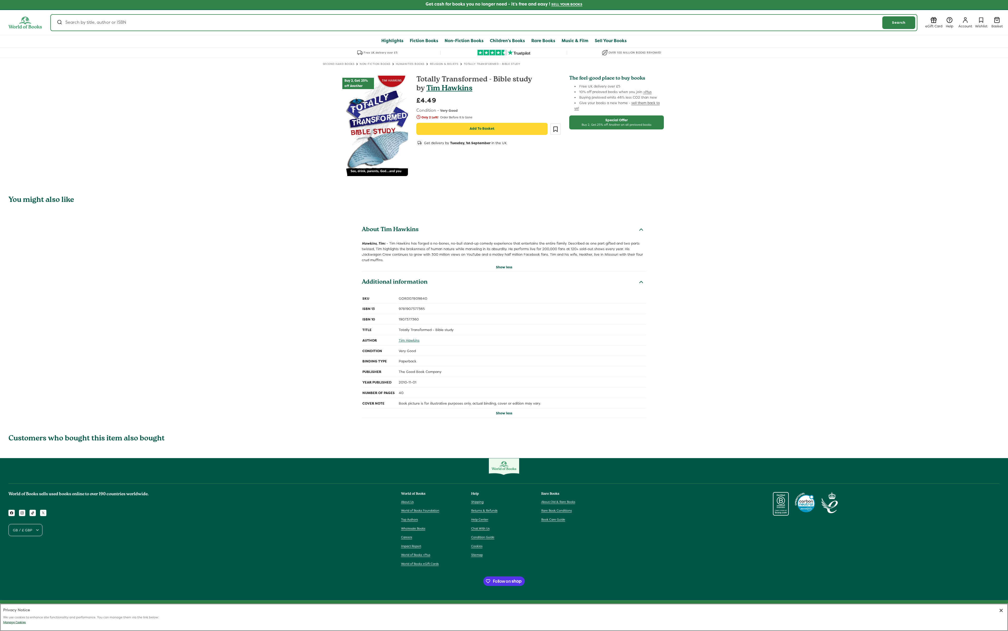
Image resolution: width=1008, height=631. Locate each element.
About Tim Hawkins (390, 230)
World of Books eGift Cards (420, 563)
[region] (504, 617)
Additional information (394, 282)
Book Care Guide (553, 519)
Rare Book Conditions (556, 510)
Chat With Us (480, 528)
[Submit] (59, 22)
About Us (407, 501)
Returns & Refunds (484, 510)
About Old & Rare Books (558, 501)
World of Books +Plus (415, 554)
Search (898, 23)
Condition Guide (482, 537)
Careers (406, 537)
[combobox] (483, 22)
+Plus (647, 92)
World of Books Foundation (420, 510)
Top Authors (409, 519)
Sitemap (477, 554)
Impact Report (411, 546)
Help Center (479, 519)
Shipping (477, 501)
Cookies (477, 546)
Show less (504, 267)
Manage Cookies (14, 622)
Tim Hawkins (449, 89)
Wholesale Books (413, 528)
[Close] (1001, 610)
